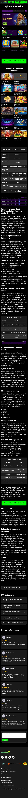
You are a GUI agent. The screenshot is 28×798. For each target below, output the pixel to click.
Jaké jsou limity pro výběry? (11, 618)
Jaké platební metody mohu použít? (11, 612)
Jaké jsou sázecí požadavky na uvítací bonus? (13, 606)
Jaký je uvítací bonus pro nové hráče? (12, 600)
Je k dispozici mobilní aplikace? (13, 622)
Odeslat (5, 740)
